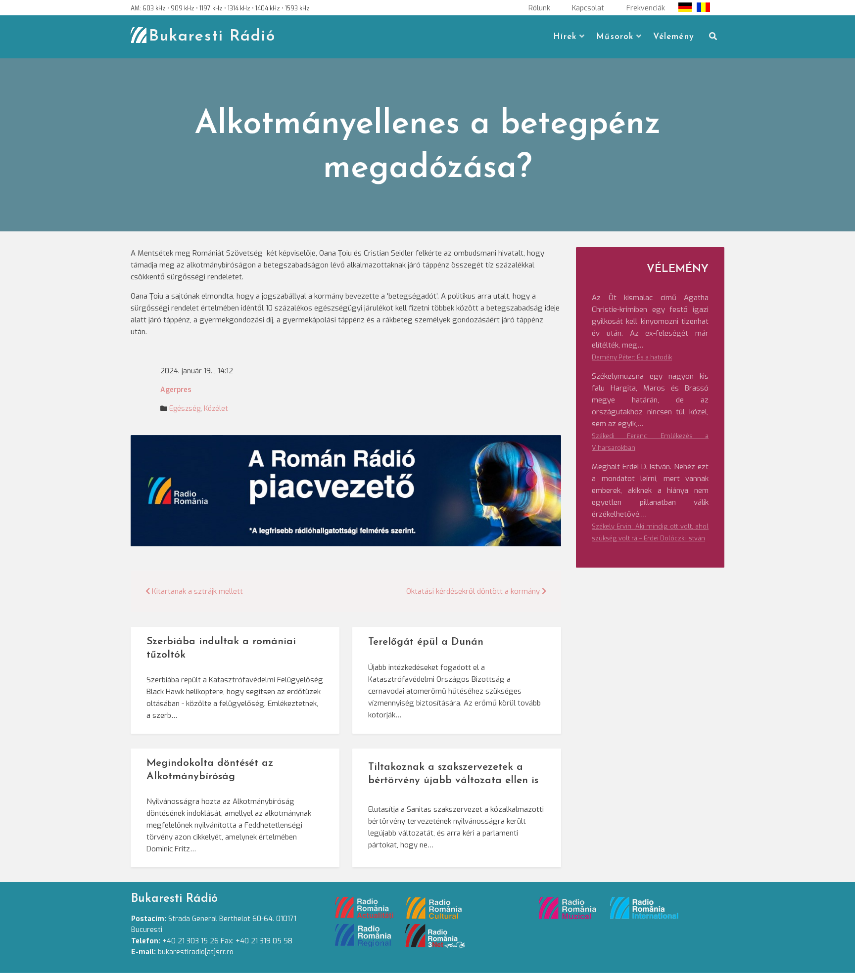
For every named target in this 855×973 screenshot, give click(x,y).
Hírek (564, 37)
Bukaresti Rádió (212, 36)
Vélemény (673, 37)
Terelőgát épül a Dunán (425, 642)
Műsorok (614, 37)
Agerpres (175, 390)
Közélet (216, 408)
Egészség (184, 408)
